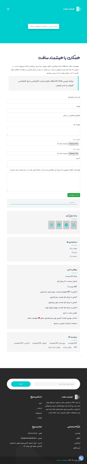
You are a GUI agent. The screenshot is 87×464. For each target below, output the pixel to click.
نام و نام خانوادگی (74, 97)
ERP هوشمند (72, 343)
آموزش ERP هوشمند (39, 343)
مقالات (73, 248)
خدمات (73, 256)
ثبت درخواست (74, 195)
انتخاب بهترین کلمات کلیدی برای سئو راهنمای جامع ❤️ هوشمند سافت (52, 318)
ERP (75, 347)
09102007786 (32, 433)
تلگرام (78, 438)
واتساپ (77, 433)
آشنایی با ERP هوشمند (22, 343)
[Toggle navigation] (8, 9)
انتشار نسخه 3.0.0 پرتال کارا (67, 281)
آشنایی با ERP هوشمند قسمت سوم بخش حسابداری (58, 291)
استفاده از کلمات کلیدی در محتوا (65, 323)
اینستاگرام (76, 448)
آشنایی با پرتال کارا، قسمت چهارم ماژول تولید (61, 307)
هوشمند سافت (61, 460)
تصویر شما (76, 139)
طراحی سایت (67, 347)
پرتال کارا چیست (71, 276)
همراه (78, 106)
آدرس (78, 158)
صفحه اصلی (53, 26)
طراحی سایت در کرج (70, 313)
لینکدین (77, 443)
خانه (40, 403)
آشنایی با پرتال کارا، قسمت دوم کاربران (63, 297)
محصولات (38, 413)
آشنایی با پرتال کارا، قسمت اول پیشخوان (62, 302)
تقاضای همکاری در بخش (71, 115)
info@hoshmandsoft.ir (29, 438)
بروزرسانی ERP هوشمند (57, 343)
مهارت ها (77, 124)
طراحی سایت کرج (54, 347)
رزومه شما (76, 149)
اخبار (74, 252)
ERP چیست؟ (72, 286)
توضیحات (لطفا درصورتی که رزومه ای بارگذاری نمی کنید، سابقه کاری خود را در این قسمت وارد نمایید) (45, 170)
